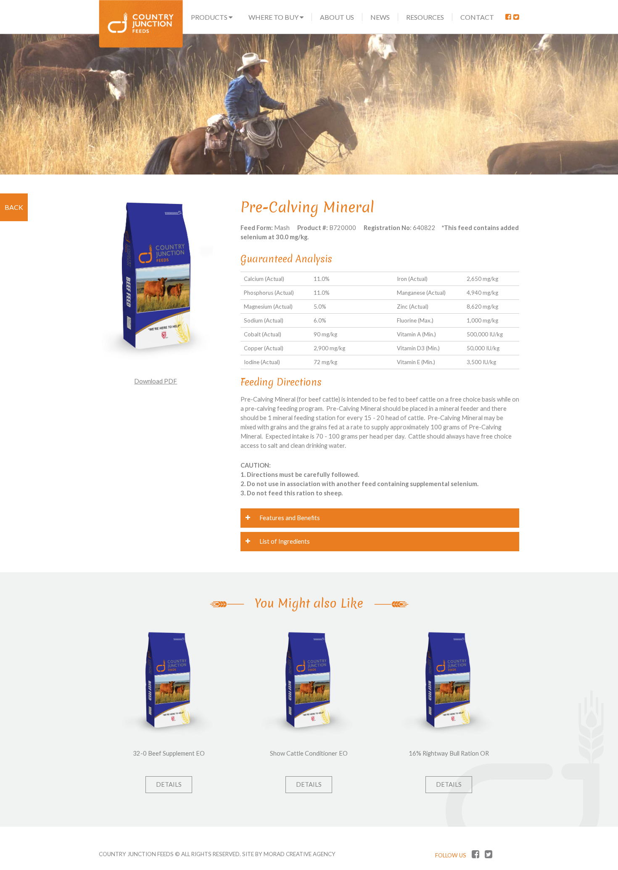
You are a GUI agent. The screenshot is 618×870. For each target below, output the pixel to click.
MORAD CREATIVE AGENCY (299, 854)
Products (210, 17)
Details (169, 784)
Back (14, 207)
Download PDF (155, 381)
